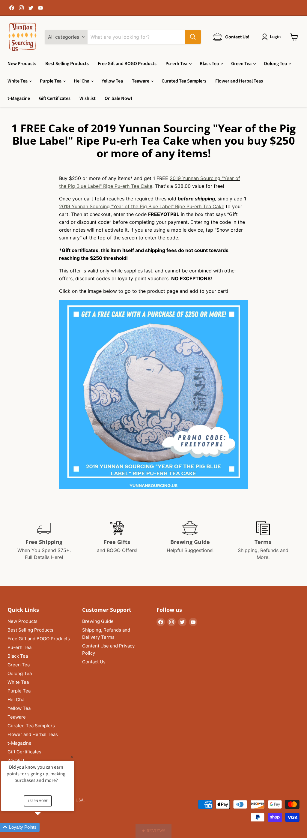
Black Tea (210, 63)
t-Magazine (18, 98)
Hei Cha (82, 81)
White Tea (17, 81)
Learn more (38, 800)
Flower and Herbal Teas (239, 81)
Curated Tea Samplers (184, 81)
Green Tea (241, 63)
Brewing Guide (98, 621)
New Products (21, 63)
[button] (153, 831)
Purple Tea (51, 81)
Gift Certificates (54, 98)
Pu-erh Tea (176, 63)
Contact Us (94, 662)
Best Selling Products (67, 63)
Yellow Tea (112, 81)
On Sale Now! (118, 98)
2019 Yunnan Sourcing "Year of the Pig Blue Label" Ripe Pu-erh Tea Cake (141, 206)
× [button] (71, 757)
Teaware (141, 81)
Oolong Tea (276, 63)
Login (275, 37)
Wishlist (87, 98)
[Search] (193, 37)
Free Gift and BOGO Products (127, 63)
